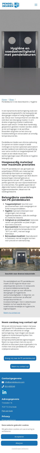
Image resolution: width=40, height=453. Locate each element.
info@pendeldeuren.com (14, 382)
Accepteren (19, 436)
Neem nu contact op (12, 312)
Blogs (11, 99)
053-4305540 (10, 386)
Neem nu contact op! (20, 366)
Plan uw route (7, 411)
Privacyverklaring (9, 420)
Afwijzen (19, 443)
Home (4, 99)
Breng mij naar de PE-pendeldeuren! (20, 358)
